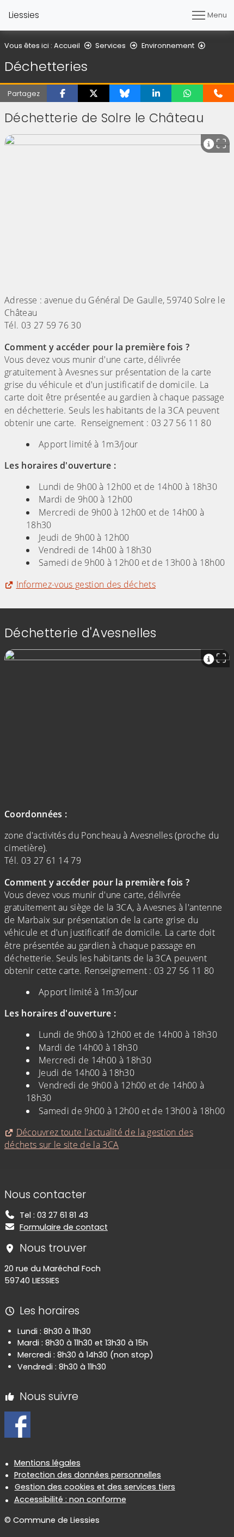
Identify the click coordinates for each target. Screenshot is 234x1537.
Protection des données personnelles (87, 1474)
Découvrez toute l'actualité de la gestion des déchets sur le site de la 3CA (98, 1138)
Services (110, 45)
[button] (62, 93)
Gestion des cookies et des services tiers (95, 1486)
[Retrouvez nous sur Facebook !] (17, 1424)
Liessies (24, 15)
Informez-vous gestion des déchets (86, 584)
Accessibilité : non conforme (70, 1499)
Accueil (67, 45)
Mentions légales (47, 1462)
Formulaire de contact (64, 1227)
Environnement (167, 45)
